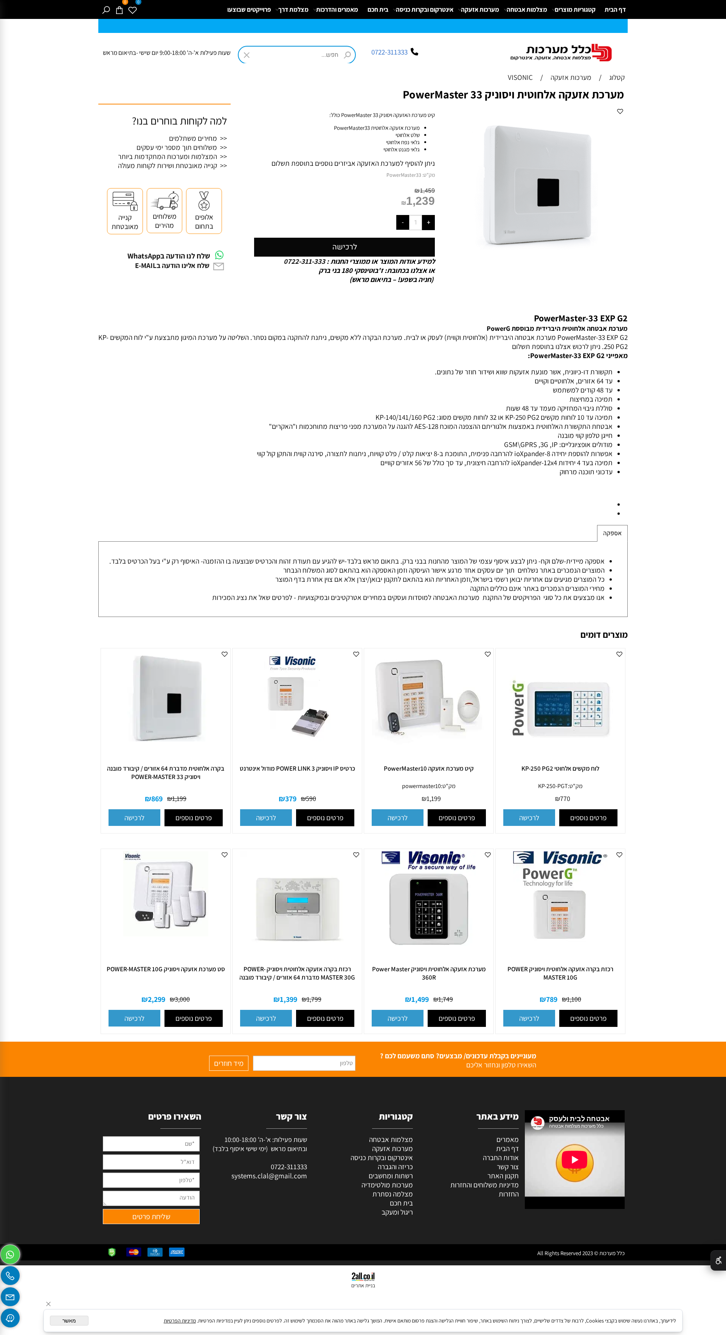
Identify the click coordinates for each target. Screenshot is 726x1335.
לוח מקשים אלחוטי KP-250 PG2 (560, 768)
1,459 (427, 190)
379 (290, 799)
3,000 (182, 999)
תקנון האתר (503, 1175)
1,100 (574, 999)
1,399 (288, 999)
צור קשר (508, 1166)
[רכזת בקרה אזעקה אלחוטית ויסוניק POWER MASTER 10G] (560, 944)
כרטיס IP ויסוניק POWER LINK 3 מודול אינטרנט (297, 768)
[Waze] (10, 1316)
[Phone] (10, 1274)
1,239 (420, 201)
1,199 (434, 798)
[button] (529, 817)
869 (157, 799)
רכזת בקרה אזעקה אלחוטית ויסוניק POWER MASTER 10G (560, 973)
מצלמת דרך (293, 9)
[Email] (10, 1295)
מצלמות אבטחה (527, 9)
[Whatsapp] (10, 1252)
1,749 (445, 999)
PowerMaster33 (403, 174)
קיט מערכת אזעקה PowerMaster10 (429, 768)
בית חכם (378, 9)
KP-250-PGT (553, 786)
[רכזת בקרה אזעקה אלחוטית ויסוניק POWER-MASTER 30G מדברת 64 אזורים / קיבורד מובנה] (297, 964)
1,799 (314, 999)
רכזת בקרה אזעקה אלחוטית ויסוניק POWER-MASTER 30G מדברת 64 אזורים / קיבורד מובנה (297, 973)
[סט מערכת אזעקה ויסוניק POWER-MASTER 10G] (166, 936)
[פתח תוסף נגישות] (718, 1260)
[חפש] (106, 9)
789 (551, 999)
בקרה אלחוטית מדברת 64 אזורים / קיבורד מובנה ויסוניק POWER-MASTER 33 (165, 772)
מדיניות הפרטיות (180, 1320)
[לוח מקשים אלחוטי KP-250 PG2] (560, 763)
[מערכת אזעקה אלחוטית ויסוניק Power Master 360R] (428, 945)
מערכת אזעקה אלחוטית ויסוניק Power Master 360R (429, 973)
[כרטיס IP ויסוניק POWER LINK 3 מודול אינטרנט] (297, 744)
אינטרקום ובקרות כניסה (424, 9)
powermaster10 (421, 786)
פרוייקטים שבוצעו (249, 9)
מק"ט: (428, 174)
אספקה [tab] (612, 533)
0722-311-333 (305, 261)
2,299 (156, 999)
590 (311, 798)
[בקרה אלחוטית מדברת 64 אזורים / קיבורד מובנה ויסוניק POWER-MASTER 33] (166, 741)
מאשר (69, 1321)
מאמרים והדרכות (337, 9)
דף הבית (615, 9)
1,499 (420, 999)
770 (565, 798)
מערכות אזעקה (480, 9)
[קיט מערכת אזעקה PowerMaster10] (429, 756)
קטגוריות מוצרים (575, 9)
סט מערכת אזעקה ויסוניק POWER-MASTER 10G (166, 969)
